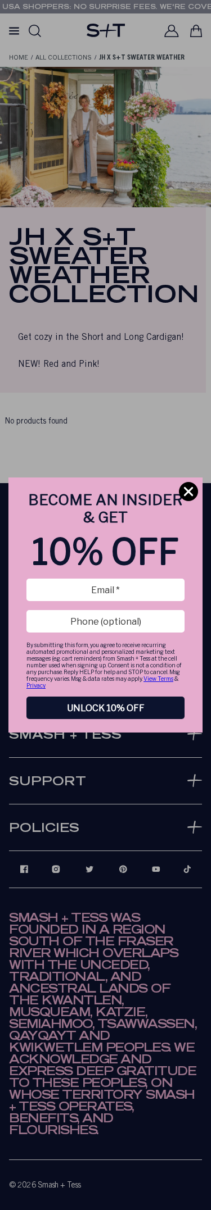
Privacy (36, 685)
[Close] (188, 491)
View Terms (158, 678)
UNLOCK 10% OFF (106, 708)
